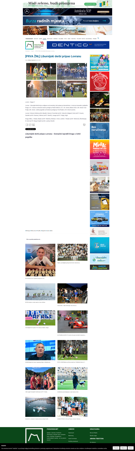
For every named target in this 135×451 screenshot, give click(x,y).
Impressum (71, 432)
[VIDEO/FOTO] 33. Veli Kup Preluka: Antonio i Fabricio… (69, 419)
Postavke (116, 448)
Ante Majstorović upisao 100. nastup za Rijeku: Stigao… (37, 327)
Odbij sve (123, 448)
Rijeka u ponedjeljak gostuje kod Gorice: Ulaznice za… (68, 262)
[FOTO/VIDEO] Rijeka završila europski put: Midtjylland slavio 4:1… (71, 362)
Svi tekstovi (93, 442)
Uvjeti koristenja (72, 438)
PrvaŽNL (39, 230)
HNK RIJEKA (50, 38)
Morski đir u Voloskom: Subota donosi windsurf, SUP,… (37, 419)
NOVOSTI (36, 38)
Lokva (48, 230)
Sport (32, 51)
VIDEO (69, 38)
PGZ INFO (79, 38)
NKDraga (28, 230)
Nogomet (44, 230)
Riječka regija (93, 435)
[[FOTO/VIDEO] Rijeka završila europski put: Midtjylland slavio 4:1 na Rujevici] (72, 350)
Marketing (70, 435)
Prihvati (131, 448)
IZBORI (40, 38)
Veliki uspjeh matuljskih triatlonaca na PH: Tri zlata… (36, 392)
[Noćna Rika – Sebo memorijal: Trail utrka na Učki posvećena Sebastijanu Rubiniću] (72, 293)
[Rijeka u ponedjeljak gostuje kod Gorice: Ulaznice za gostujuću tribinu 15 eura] (72, 252)
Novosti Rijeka (93, 432)
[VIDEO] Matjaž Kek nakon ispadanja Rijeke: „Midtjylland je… (38, 362)
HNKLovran (33, 230)
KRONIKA (55, 38)
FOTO (65, 38)
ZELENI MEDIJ (89, 38)
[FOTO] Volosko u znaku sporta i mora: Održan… (35, 302)
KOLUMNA (61, 38)
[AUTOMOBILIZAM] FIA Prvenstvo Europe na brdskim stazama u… (71, 335)
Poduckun (27, 51)
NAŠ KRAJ (73, 38)
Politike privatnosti (73, 441)
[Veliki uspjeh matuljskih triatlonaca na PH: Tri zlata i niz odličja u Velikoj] (40, 378)
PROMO (94, 38)
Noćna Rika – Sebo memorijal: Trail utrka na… (67, 305)
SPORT (44, 38)
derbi (51, 230)
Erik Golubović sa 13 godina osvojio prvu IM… (35, 278)
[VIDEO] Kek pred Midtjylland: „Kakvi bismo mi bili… (68, 392)
